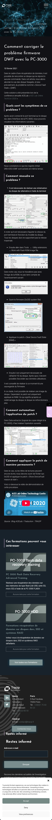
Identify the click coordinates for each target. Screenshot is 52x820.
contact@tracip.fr (26, 722)
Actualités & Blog (25, 20)
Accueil (8, 20)
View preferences (26, 814)
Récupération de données (18, 24)
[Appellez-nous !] (49, 414)
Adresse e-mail (12, 748)
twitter (7, 704)
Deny (26, 808)
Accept (26, 801)
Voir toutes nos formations (26, 662)
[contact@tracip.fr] (49, 409)
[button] (48, 780)
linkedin (7, 698)
